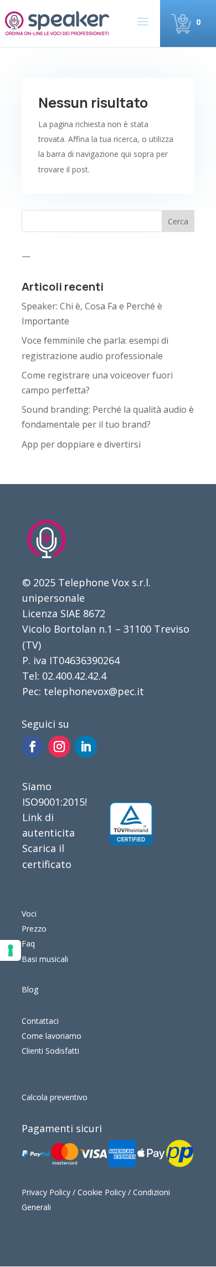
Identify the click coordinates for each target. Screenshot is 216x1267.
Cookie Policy (102, 1192)
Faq (28, 943)
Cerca (178, 221)
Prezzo (34, 928)
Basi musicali (45, 959)
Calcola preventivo (55, 1097)
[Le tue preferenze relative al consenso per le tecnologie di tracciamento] (10, 950)
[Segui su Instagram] (59, 746)
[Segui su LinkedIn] (86, 746)
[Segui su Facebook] (33, 746)
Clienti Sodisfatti (50, 1050)
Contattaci (40, 1021)
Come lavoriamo (51, 1036)
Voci (29, 913)
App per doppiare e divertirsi (81, 444)
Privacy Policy (46, 1192)
